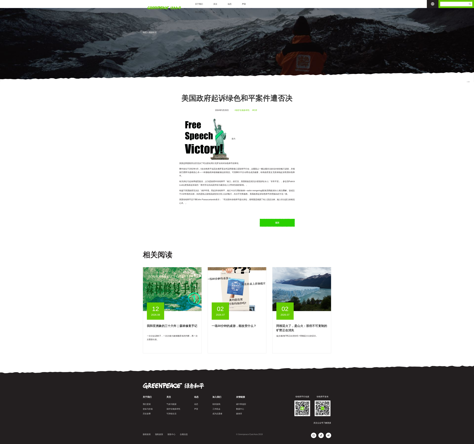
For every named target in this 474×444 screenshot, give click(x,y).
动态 (230, 4)
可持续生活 (171, 414)
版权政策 (147, 434)
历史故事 (147, 414)
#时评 (254, 110)
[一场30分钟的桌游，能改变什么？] (237, 289)
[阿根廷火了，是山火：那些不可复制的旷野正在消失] (301, 289)
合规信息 (184, 434)
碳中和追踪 (241, 404)
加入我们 (199, 12)
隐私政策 (159, 434)
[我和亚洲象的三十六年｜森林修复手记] (172, 289)
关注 (215, 4)
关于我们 (199, 4)
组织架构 (216, 404)
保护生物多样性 (173, 409)
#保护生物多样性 (242, 110)
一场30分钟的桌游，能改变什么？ (234, 325)
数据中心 (240, 409)
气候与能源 (171, 404)
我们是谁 (147, 404)
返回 (277, 223)
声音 (244, 4)
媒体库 (239, 414)
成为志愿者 (217, 414)
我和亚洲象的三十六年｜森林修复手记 (172, 325)
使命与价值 (148, 409)
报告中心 (171, 434)
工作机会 (216, 409)
